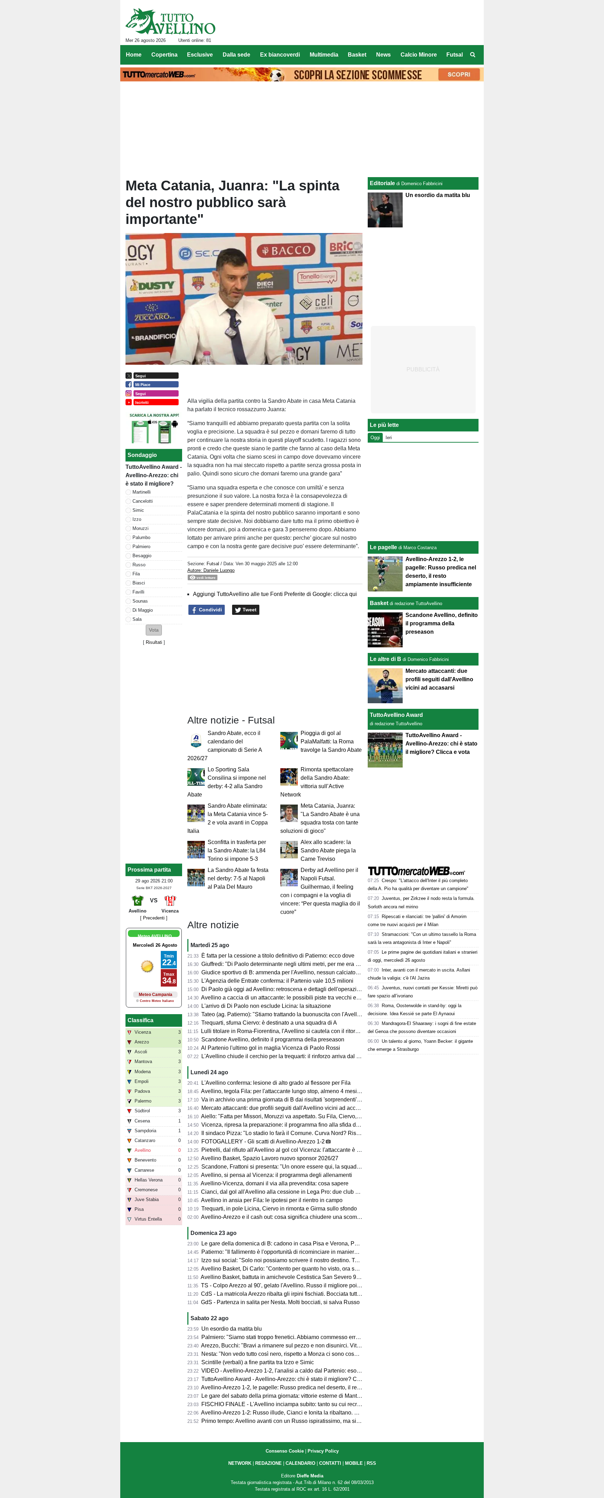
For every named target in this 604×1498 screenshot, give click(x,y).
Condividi (209, 609)
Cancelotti (142, 501)
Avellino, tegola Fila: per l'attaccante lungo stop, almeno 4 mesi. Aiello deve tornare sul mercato (318, 1091)
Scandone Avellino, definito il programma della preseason (272, 1039)
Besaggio (141, 555)
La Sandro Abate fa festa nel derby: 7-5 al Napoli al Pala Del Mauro (238, 878)
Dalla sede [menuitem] (236, 55)
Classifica (140, 1020)
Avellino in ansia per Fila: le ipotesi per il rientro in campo (272, 1200)
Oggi (375, 437)
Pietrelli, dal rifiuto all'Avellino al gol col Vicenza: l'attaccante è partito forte (292, 1150)
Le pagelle (383, 547)
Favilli (138, 592)
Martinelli (141, 492)
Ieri (389, 437)
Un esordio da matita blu (231, 1329)
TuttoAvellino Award (396, 715)
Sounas (140, 601)
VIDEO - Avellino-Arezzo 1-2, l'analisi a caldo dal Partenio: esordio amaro (292, 1371)
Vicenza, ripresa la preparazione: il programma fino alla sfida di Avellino (290, 1125)
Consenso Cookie (285, 1451)
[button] (154, 630)
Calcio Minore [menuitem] (419, 55)
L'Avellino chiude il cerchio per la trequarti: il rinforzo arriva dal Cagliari (288, 1056)
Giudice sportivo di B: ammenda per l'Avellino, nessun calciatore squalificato (295, 972)
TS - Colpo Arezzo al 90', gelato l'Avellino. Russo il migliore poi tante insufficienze (302, 1285)
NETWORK (239, 1463)
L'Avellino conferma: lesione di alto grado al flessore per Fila (276, 1083)
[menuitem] (472, 55)
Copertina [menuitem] (164, 55)
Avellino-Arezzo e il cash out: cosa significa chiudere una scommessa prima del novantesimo (316, 1217)
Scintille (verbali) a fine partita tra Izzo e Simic (257, 1362)
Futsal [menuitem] (454, 55)
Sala (137, 619)
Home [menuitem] (134, 55)
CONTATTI (330, 1463)
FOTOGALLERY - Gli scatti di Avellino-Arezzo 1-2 (263, 1141)
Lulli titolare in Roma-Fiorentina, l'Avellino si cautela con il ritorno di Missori (294, 1031)
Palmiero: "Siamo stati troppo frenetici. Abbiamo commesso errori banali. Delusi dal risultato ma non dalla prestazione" (347, 1337)
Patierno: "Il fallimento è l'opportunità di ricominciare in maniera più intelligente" (299, 1252)
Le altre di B (385, 659)
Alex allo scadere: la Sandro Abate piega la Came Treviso (328, 850)
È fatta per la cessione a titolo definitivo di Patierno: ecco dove (277, 956)
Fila (136, 573)
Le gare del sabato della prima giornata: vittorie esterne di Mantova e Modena (296, 1396)
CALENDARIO (300, 1463)
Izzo (136, 519)
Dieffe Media (310, 1475)
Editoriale (382, 183)
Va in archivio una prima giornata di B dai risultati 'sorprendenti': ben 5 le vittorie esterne (309, 1100)
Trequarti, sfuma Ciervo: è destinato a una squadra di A (269, 1023)
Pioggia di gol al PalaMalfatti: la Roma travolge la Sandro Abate (331, 741)
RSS (371, 1463)
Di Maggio (142, 610)
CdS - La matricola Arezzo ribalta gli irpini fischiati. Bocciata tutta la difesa (291, 1294)
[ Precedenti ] (153, 918)
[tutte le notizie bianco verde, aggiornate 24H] (170, 21)
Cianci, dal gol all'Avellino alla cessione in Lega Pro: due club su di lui (287, 1192)
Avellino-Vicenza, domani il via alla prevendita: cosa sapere (274, 1183)
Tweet (249, 609)
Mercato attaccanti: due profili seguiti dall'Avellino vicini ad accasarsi (286, 1108)
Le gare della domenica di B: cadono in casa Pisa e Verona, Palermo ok (290, 1243)
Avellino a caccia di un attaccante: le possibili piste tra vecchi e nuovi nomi (293, 998)
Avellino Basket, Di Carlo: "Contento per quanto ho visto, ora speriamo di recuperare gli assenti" (319, 1269)
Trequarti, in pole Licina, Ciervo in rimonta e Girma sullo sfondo (279, 1209)
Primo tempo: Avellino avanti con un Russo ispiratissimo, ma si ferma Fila (291, 1421)
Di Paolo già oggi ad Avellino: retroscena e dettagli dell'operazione (283, 989)
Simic (138, 510)
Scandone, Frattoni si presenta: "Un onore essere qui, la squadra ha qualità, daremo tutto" (312, 1167)
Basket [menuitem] (357, 55)
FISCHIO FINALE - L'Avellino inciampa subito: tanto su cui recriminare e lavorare (301, 1404)
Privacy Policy (323, 1451)
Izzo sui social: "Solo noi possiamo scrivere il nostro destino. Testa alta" (289, 1260)
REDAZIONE (268, 1463)
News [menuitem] (383, 55)
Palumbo (141, 537)
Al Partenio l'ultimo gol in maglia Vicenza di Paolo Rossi (270, 1048)
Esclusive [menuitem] (200, 55)
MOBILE (354, 1463)
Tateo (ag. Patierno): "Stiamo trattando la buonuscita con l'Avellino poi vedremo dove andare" (316, 1014)
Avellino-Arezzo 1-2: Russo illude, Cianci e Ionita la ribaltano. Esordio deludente (300, 1413)
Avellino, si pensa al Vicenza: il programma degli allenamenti (276, 1175)
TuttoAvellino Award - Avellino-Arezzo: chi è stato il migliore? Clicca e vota (293, 1379)
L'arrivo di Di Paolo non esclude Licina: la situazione (266, 1006)
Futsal (213, 563)
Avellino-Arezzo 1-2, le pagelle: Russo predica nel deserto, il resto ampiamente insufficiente (314, 1387)
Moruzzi (140, 528)
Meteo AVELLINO (155, 936)
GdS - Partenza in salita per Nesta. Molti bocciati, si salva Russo (280, 1302)
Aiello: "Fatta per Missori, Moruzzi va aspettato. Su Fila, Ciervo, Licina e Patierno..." (303, 1116)
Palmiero (141, 546)
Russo (138, 564)
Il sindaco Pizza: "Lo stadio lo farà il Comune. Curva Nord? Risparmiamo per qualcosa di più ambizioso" (330, 1133)
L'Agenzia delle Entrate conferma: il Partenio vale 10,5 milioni (277, 981)
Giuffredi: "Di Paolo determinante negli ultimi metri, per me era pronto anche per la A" (305, 964)
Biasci (138, 583)
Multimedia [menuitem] (324, 55)
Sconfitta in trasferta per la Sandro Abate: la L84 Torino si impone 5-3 (237, 850)
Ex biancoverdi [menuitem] (280, 55)
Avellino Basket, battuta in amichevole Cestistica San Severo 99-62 (284, 1277)
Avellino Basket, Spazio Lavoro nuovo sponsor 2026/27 (269, 1158)
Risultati (154, 642)
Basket (379, 603)
